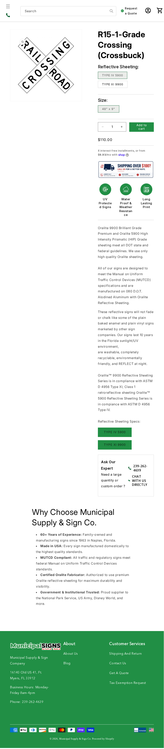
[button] (8, 6)
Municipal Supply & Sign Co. (75, 738)
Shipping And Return (125, 653)
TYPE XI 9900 (112, 84)
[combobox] (68, 11)
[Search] (111, 11)
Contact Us (117, 663)
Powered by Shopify (103, 738)
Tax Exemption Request (127, 683)
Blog (67, 663)
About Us (70, 653)
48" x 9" (108, 109)
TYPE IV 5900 (112, 75)
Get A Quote (119, 673)
